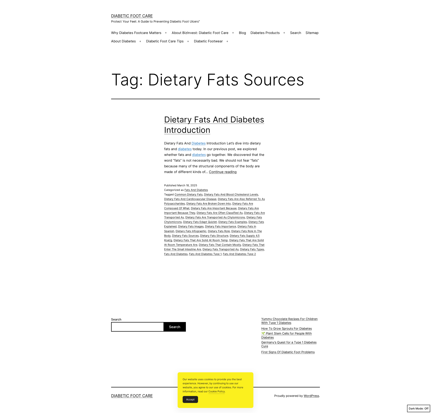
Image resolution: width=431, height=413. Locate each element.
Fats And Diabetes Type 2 (239, 254)
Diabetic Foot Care (132, 15)
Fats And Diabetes (196, 190)
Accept (190, 399)
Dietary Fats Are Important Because (214, 208)
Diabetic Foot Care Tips (165, 41)
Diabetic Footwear (208, 41)
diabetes (185, 149)
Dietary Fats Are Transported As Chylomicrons (215, 217)
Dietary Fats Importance (220, 226)
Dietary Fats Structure (214, 235)
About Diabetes (123, 41)
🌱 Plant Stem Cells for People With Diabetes (286, 335)
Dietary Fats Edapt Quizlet (200, 221)
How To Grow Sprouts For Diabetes (286, 328)
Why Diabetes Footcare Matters (136, 33)
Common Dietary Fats (189, 194)
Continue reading (223, 172)
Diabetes (199, 143)
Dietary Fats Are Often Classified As (220, 212)
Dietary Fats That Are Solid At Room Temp (201, 240)
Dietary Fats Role (219, 231)
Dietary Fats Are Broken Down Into (208, 203)
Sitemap (312, 33)
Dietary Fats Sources (185, 235)
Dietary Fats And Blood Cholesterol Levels (231, 194)
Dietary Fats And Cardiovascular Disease (190, 199)
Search (295, 33)
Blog (242, 33)
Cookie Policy (216, 391)
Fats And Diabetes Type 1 (205, 254)
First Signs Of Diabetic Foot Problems (288, 352)
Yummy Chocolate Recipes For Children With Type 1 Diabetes (289, 321)
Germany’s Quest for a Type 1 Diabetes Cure (289, 344)
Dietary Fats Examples (232, 221)
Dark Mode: (416, 408)
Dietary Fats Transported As (221, 249)
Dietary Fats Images (191, 226)
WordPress (311, 396)
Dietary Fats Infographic (191, 231)
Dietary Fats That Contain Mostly (220, 244)
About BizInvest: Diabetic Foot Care (200, 33)
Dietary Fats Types (252, 249)
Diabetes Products (265, 33)
